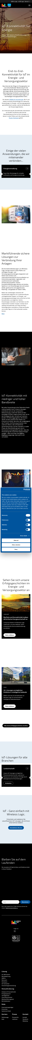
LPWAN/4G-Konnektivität (16, 99)
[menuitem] (14, 1)
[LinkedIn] (15, 931)
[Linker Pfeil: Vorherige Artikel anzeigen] (1, 174)
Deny (16, 549)
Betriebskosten (6, 1001)
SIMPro (4, 978)
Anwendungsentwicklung (9, 985)
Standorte (25, 1019)
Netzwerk (4, 980)
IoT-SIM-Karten (6, 974)
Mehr (3, 314)
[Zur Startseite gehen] (16, 922)
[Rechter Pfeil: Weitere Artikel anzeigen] (30, 174)
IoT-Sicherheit (5, 983)
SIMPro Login (14, 1)
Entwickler (5, 1009)
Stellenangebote (5, 1018)
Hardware (4, 982)
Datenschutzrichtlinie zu (12, 908)
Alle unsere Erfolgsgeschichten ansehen (16, 725)
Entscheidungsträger (7, 1007)
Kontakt (25, 1017)
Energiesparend (6, 993)
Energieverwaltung (10, 168)
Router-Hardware (14, 118)
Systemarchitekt (6, 1011)
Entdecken (8, 783)
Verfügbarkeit (5, 995)
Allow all (16, 540)
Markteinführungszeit (8, 999)
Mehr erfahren (9, 635)
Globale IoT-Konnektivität (9, 992)
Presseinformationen (15, 1018)
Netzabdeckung (6, 976)
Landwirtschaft (9, 768)
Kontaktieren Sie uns (16, 827)
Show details (23, 535)
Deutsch (27, 1)
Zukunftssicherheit (7, 997)
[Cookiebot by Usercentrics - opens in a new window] (23, 490)
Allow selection (16, 544)
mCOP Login (21, 1)
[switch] (28, 520)
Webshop (25, 1021)
